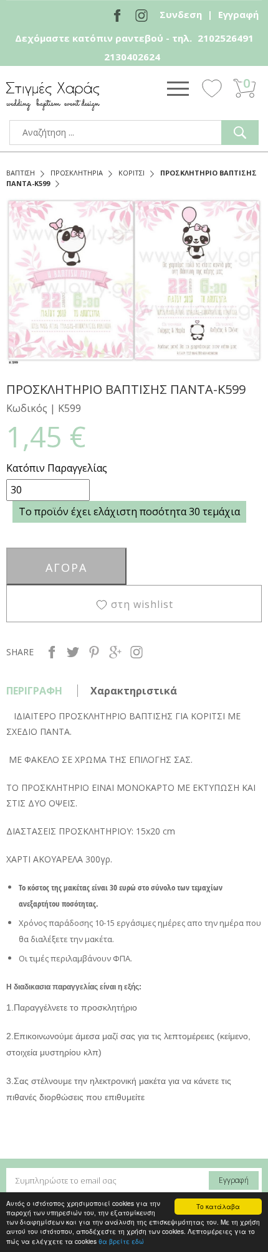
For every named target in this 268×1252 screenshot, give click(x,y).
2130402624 (132, 56)
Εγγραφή (238, 14)
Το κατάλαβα (218, 1206)
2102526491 (226, 38)
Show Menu (177, 88)
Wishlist (211, 87)
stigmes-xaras (53, 96)
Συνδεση (181, 14)
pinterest (94, 652)
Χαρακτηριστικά (133, 690)
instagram (136, 652)
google (115, 652)
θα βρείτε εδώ (121, 1241)
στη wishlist (142, 604)
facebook (51, 652)
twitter (73, 652)
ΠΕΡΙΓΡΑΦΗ (34, 690)
